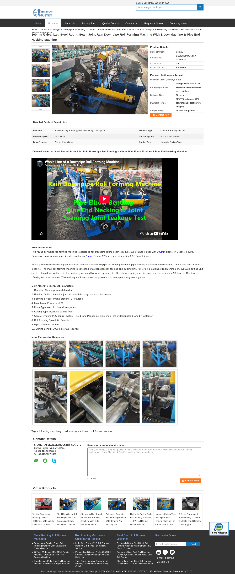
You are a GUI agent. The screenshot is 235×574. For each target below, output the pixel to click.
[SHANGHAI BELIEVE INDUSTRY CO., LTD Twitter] (172, 553)
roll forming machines (76, 431)
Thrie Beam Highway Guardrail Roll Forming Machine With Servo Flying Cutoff (92, 563)
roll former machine (101, 431)
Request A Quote (153, 23)
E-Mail (160, 557)
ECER (190, 571)
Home (38, 23)
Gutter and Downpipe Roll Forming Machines (74, 29)
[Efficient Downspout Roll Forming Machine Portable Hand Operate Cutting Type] (190, 503)
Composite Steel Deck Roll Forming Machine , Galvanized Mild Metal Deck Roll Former (134, 555)
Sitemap (169, 557)
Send (193, 544)
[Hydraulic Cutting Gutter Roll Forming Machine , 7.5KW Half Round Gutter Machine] (141, 503)
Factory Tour (88, 23)
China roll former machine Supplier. (72, 571)
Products (53, 23)
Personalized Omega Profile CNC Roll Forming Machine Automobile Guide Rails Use (93, 555)
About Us (70, 23)
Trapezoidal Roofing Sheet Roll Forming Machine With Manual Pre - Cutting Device (51, 546)
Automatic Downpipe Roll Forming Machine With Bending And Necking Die (116, 519)
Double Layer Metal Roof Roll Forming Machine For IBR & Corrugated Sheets (52, 562)
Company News (178, 23)
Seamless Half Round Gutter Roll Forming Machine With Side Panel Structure (91, 519)
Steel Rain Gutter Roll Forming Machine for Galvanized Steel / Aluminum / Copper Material (67, 521)
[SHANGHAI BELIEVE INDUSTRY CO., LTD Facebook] (165, 553)
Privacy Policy (47, 571)
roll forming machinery (49, 431)
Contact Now (162, 115)
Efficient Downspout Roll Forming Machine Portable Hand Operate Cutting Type (190, 519)
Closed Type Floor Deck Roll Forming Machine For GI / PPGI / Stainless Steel (135, 562)
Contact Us (131, 23)
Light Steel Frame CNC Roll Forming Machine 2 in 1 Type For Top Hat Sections (92, 546)
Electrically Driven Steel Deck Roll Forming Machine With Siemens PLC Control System (134, 546)
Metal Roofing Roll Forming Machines (50, 537)
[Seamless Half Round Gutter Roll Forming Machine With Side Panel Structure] (93, 503)
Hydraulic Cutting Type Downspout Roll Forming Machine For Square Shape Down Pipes (165, 521)
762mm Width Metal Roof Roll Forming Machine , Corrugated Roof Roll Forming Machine (52, 555)
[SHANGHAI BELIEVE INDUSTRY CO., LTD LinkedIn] (158, 553)
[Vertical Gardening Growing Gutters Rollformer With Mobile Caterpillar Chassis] (44, 503)
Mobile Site (164, 562)
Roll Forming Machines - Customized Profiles (90, 537)
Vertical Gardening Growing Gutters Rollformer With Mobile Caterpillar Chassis (43, 519)
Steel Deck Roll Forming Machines (131, 537)
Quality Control (110, 23)
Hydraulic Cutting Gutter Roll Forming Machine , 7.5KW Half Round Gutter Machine (141, 519)
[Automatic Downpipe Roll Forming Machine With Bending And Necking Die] (117, 503)
